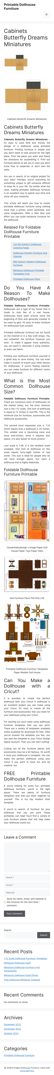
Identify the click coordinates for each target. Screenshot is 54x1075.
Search (7, 930)
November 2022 (12, 1029)
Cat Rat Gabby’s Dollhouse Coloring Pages (27, 246)
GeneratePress (27, 1070)
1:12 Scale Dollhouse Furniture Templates (25, 958)
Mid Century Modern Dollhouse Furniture (29, 263)
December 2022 (12, 1024)
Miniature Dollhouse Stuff (17, 963)
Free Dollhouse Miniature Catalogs (22, 979)
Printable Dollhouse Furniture (19, 1055)
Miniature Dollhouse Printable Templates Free (28, 272)
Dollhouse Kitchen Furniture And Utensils (30, 255)
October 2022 (11, 1033)
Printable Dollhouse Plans (26, 279)
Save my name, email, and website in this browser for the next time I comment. (26, 902)
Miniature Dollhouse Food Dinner (21, 975)
